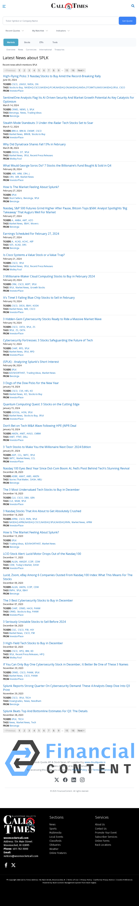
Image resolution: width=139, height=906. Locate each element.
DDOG (15, 152)
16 (73, 70)
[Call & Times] (24, 824)
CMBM (37, 433)
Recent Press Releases (41, 155)
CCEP (30, 561)
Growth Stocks (37, 287)
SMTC (26, 455)
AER (14, 173)
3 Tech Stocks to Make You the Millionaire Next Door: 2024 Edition (47, 447)
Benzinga (14, 112)
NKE (26, 308)
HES (26, 390)
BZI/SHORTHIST (17, 372)
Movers (34, 223)
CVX (21, 390)
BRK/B (27, 134)
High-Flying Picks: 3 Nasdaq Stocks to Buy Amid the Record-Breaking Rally (52, 76)
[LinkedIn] (73, 780)
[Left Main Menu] (4, 6)
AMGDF (23, 561)
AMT (24, 220)
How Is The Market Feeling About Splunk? (31, 187)
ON (36, 84)
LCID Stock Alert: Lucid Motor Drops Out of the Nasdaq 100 (42, 554)
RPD (21, 348)
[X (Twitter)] (56, 780)
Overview (10, 49)
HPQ (21, 651)
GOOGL (16, 412)
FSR (27, 629)
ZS (34, 326)
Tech (33, 722)
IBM (27, 651)
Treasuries (59, 49)
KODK (36, 305)
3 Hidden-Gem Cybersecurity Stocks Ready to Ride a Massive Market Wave (52, 319)
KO (31, 390)
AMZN (15, 433)
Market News (15, 134)
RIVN (28, 518)
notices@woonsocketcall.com (21, 856)
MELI (39, 479)
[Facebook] (65, 780)
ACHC (25, 241)
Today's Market (24, 564)
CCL (20, 455)
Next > (81, 70)
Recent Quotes (13, 30)
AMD (28, 476)
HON (23, 412)
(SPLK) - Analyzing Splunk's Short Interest (31, 362)
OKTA (22, 326)
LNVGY (22, 84)
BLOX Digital (91, 883)
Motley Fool (16, 158)
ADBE (14, 476)
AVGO (30, 433)
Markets (11, 42)
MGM (17, 501)
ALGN (15, 561)
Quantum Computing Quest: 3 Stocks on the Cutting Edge (41, 404)
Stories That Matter (19, 479)
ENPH (12, 590)
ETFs (41, 42)
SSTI (11, 244)
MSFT (27, 284)
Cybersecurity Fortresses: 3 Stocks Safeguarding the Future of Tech (48, 340)
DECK (22, 305)
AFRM (14, 518)
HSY (32, 629)
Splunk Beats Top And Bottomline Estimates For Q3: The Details (45, 711)
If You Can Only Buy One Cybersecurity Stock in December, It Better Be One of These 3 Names (65, 664)
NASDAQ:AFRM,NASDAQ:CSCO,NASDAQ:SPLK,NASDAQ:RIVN (39, 522)
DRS (24, 244)
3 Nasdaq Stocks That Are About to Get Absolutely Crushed (42, 511)
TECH (28, 697)
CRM (14, 284)
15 (67, 70)
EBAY (26, 223)
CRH (25, 173)
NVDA (30, 84)
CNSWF (30, 130)
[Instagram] (82, 780)
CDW (37, 561)
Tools (55, 42)
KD (32, 651)
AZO (30, 220)
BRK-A (15, 130)
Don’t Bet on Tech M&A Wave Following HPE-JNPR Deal (39, 426)
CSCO (15, 84)
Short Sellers (15, 198)
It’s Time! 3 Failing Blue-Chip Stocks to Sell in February (39, 298)
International (45, 49)
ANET (22, 433)
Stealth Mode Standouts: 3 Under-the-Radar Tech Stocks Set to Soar (48, 123)
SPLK (32, 109)
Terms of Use (73, 880)
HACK (30, 608)
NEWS (23, 109)
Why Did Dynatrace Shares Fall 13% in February (34, 144)
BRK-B (23, 130)
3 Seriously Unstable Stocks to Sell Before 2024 (34, 622)
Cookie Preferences (124, 880)
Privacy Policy (79, 769)
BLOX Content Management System (67, 883)
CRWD (15, 109)
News (20, 49)
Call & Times (26, 880)
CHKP (14, 348)
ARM (19, 173)
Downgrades (15, 701)
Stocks (27, 42)
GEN (32, 497)
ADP (14, 455)
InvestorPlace (17, 90)
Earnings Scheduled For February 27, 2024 (31, 234)
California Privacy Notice (104, 880)
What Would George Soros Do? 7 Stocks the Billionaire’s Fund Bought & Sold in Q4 (57, 166)
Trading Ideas (34, 112)
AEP (31, 241)
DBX (26, 497)
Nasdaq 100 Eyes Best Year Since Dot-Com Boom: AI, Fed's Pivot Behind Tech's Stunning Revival (66, 468)
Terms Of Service (101, 769)
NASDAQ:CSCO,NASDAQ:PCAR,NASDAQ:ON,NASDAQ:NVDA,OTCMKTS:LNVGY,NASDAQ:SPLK (71, 87)
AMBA (18, 220)
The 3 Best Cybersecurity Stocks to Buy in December (38, 600)
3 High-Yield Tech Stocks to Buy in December (33, 643)
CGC (14, 629)
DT (21, 152)
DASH (33, 479)
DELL (25, 436)
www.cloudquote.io (95, 762)
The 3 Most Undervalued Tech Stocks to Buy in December (41, 490)
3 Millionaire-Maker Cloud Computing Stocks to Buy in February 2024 (49, 276)
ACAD (18, 241)
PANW (37, 608)
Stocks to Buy (16, 87)
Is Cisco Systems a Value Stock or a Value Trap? (34, 255)
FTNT (19, 436)
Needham (36, 701)
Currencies (31, 49)
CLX (14, 497)
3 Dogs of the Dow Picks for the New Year (31, 383)
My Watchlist (38, 30)
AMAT (22, 476)
